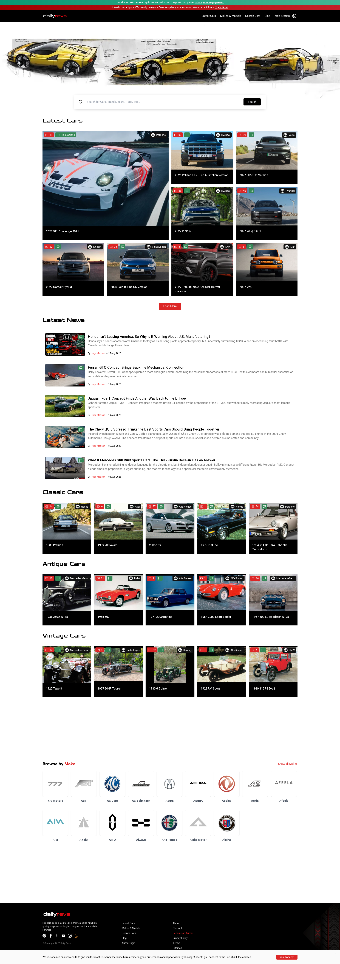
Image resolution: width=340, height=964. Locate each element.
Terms (176, 943)
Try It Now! (221, 7)
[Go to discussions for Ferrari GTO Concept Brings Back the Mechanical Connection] (81, 368)
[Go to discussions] (187, 134)
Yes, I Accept (287, 957)
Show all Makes (288, 764)
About (176, 923)
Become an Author (183, 933)
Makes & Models (230, 16)
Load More (170, 306)
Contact (177, 928)
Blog (267, 16)
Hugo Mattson (98, 353)
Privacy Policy (180, 938)
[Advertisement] (106, 729)
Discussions (68, 135)
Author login (128, 943)
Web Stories (282, 16)
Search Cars (252, 16)
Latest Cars (209, 16)
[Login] (294, 16)
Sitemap (177, 948)
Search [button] (254, 102)
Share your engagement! (209, 2)
